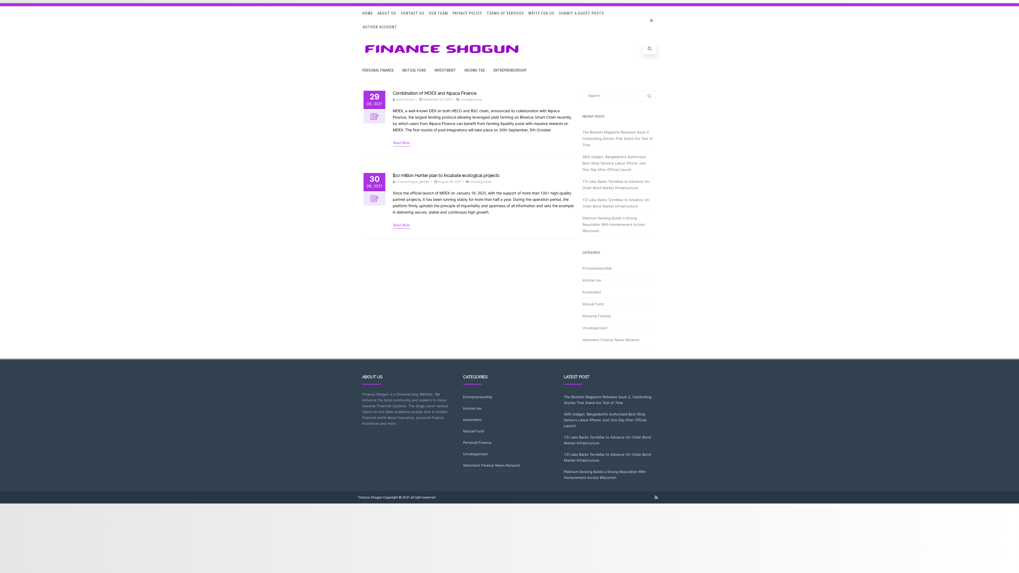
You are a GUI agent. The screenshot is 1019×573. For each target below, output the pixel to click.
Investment (445, 70)
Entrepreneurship (509, 70)
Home (367, 13)
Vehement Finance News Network (611, 340)
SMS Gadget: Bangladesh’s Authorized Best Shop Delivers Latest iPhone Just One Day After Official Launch (614, 163)
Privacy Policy (467, 13)
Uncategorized (471, 99)
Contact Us (412, 13)
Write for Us (541, 13)
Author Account (380, 27)
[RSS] (651, 20)
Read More (401, 143)
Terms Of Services (505, 13)
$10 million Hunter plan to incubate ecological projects (446, 175)
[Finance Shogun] (441, 55)
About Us (386, 13)
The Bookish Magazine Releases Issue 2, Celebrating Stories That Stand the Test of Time (617, 138)
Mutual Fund (414, 70)
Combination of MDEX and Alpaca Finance (434, 93)
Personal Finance (378, 70)
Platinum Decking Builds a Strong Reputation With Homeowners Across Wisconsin (613, 224)
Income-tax (474, 70)
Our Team (438, 13)
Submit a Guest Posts (581, 13)
